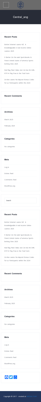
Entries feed (8, 173)
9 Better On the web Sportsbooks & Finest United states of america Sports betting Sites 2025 (18, 60)
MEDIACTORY (32, 396)
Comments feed (10, 179)
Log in (6, 167)
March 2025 (8, 119)
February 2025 (9, 125)
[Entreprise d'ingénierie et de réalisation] (20, 5)
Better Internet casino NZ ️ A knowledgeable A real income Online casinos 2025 (17, 48)
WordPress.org (9, 186)
